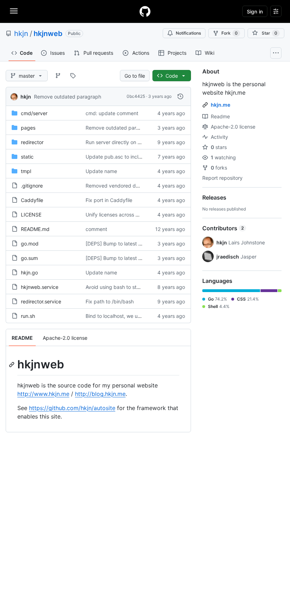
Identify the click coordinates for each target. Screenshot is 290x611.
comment (96, 229)
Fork (229, 33)
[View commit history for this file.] (180, 96)
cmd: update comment (112, 113)
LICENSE (31, 215)
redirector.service (41, 301)
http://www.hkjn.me (43, 393)
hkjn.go (29, 272)
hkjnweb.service (39, 287)
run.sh (28, 316)
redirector (32, 142)
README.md (35, 229)
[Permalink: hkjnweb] (12, 364)
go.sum (29, 258)
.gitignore (32, 186)
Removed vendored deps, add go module (134, 186)
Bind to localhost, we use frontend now (130, 316)
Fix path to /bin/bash (110, 301)
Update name (101, 171)
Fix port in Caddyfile (109, 200)
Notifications (188, 33)
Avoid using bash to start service (123, 287)
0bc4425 (136, 96)
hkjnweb (48, 33)
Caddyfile (32, 200)
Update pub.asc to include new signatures (135, 157)
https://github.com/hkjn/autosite (72, 407)
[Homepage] (145, 11)
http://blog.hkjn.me (100, 393)
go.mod (30, 244)
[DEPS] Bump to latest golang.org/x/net (131, 244)
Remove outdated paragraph (67, 97)
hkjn (21, 33)
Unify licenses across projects (120, 215)
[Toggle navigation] (13, 11)
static (27, 157)
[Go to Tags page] (72, 75)
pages (28, 128)
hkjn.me (220, 105)
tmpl (26, 171)
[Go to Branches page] (58, 75)
